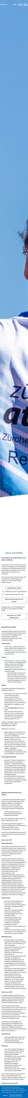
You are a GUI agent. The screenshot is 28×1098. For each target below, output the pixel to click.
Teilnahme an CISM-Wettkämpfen (14, 617)
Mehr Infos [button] (21, 1092)
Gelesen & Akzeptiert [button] (15, 1095)
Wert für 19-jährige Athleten (16, 650)
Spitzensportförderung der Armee (14, 600)
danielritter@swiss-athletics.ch (13, 667)
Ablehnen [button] (5, 1095)
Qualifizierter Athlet (14, 588)
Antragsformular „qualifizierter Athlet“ (16, 660)
